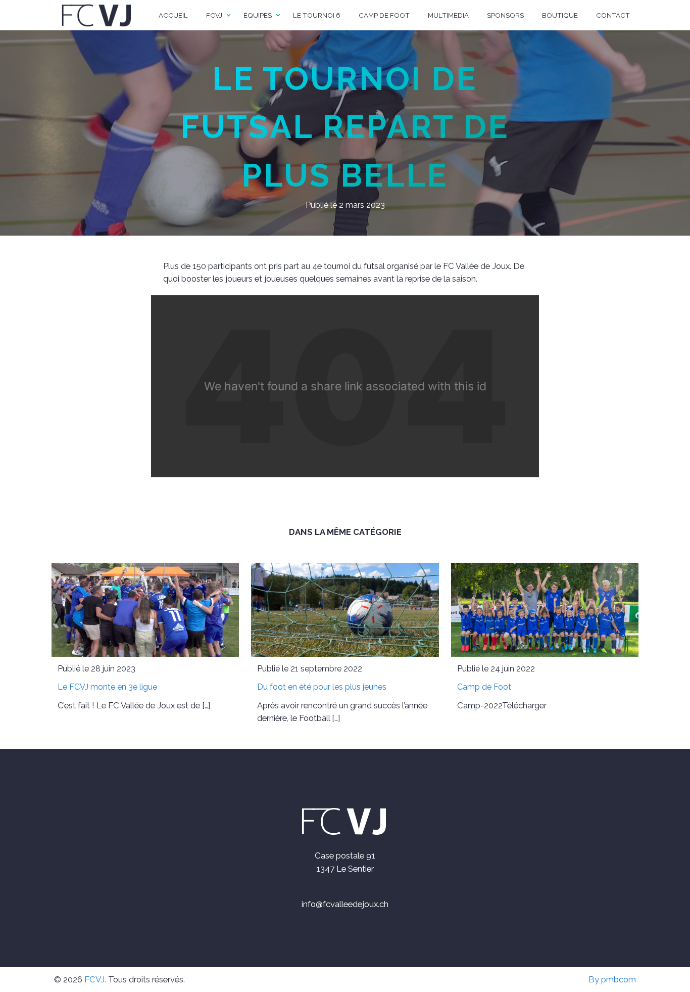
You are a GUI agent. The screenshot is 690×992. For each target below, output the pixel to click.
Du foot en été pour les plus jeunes (321, 687)
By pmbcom (612, 979)
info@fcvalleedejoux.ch (345, 904)
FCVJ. (95, 979)
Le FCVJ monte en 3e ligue (107, 687)
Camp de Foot (484, 687)
